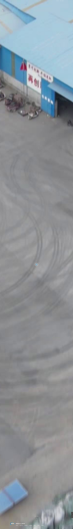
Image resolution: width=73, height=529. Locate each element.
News (38, 525)
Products (25, 525)
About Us (21, 525)
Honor (35, 525)
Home (17, 525)
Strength (30, 525)
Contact (42, 525)
